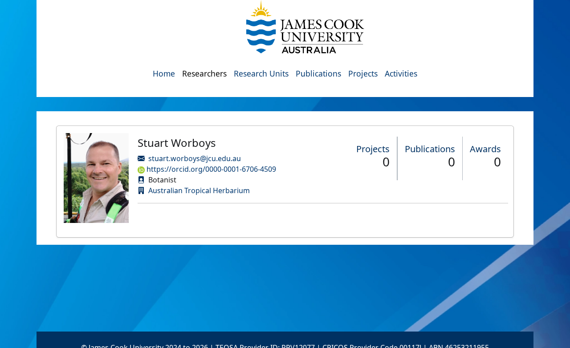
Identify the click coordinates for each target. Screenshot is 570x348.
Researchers (204, 73)
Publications (318, 73)
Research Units (261, 73)
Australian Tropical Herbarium (199, 190)
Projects (363, 73)
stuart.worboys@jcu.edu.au (194, 158)
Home (164, 73)
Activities (401, 73)
